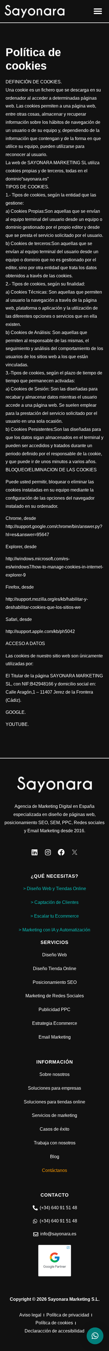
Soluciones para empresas (54, 1088)
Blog (54, 1156)
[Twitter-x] (74, 852)
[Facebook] (61, 852)
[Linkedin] (34, 852)
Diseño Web (54, 954)
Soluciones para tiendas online (54, 1101)
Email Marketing (55, 1037)
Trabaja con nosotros (54, 1142)
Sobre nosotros (54, 1074)
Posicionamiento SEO (55, 982)
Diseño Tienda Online (54, 968)
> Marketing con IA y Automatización (54, 929)
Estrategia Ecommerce (54, 1023)
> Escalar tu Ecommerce (54, 916)
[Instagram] (47, 852)
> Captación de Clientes (55, 902)
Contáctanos (54, 1170)
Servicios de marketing (54, 1115)
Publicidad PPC (54, 1009)
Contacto (55, 1195)
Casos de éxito (54, 1129)
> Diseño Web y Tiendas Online (54, 888)
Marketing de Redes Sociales (54, 995)
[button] (98, 11)
